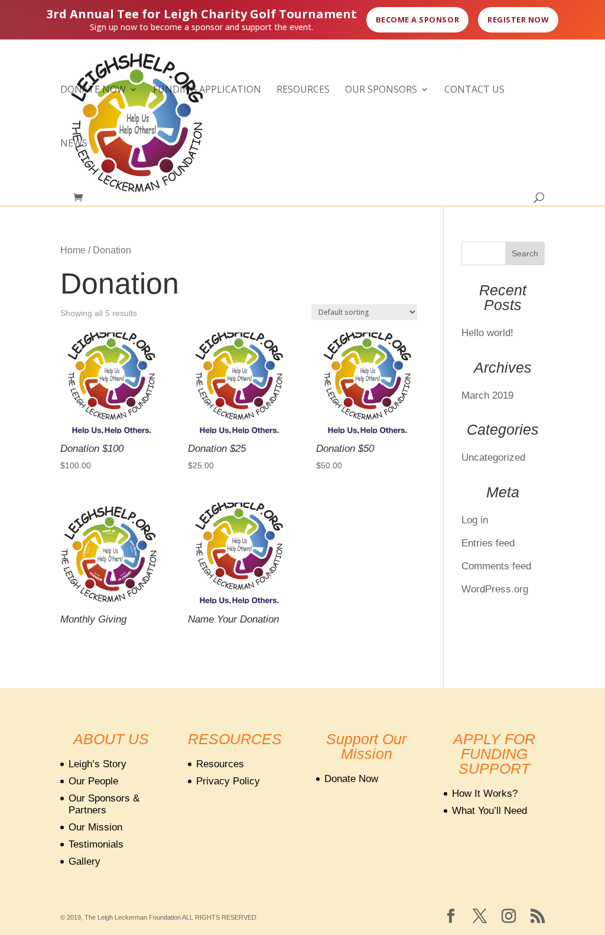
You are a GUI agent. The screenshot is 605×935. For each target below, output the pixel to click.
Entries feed (488, 543)
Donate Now (93, 90)
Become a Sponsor (417, 19)
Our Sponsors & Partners (104, 804)
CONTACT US (474, 90)
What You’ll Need (489, 810)
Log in (474, 520)
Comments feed (496, 566)
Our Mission (95, 827)
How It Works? (485, 793)
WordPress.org (494, 589)
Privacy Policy (228, 781)
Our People (93, 781)
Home (73, 250)
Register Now (518, 19)
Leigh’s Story (97, 764)
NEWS (73, 144)
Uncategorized (493, 457)
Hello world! (487, 332)
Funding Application (207, 90)
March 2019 (487, 395)
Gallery (84, 861)
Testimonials (96, 844)
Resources (303, 90)
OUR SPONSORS (381, 90)
